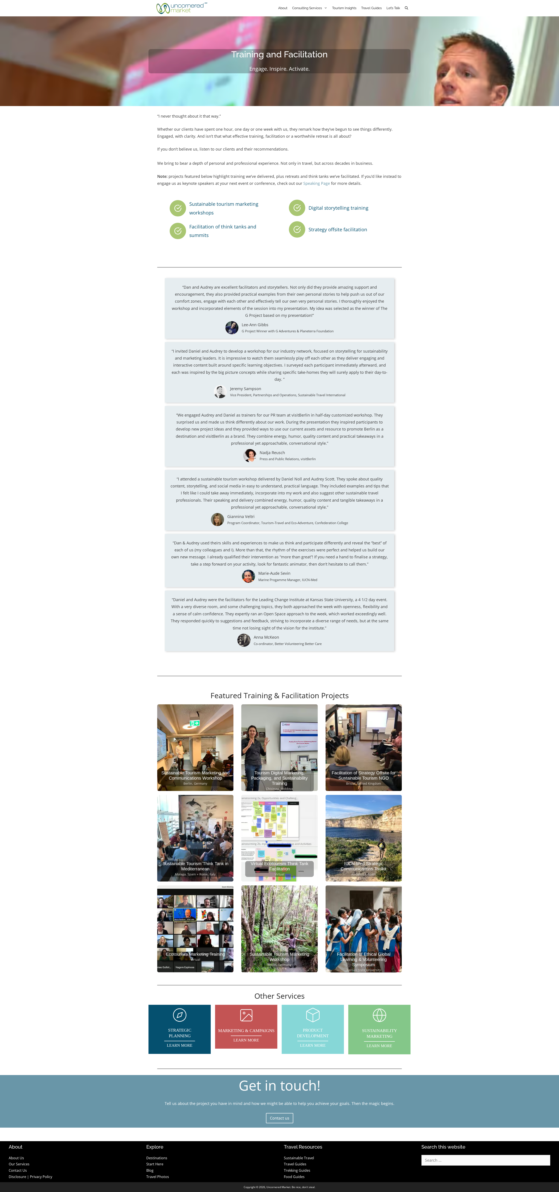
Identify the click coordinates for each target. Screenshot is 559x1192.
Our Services (19, 1164)
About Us (16, 1158)
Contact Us (18, 1170)
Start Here (154, 1164)
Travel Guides (371, 8)
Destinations (156, 1158)
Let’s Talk (393, 8)
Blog (150, 1170)
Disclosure (17, 1176)
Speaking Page (316, 183)
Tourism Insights (344, 8)
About (282, 8)
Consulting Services (307, 8)
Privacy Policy (41, 1176)
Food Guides (294, 1176)
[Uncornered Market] (182, 8)
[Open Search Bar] (406, 8)
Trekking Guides (297, 1170)
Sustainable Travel (299, 1158)
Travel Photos (157, 1176)
